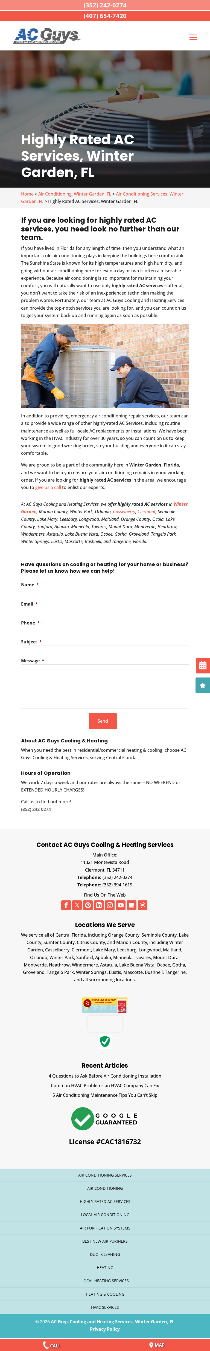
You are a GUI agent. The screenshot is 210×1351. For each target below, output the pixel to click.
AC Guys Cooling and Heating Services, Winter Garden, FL (112, 1322)
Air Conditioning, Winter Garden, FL (74, 194)
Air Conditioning (105, 1188)
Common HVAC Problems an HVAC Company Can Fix (105, 1086)
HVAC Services (105, 1307)
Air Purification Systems (105, 1228)
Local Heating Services (105, 1280)
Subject (31, 642)
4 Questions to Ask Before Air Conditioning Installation (105, 1076)
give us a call (48, 487)
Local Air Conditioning (105, 1214)
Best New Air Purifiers (105, 1241)
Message (32, 661)
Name (30, 585)
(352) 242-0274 (117, 877)
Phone (30, 623)
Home (27, 194)
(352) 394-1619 (117, 885)
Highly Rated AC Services (105, 1201)
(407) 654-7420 (105, 16)
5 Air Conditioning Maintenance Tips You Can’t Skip (105, 1095)
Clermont (147, 511)
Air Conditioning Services (105, 1175)
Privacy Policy (105, 1329)
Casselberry (124, 511)
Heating (105, 1267)
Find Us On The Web (105, 895)
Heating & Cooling (105, 1294)
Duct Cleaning (105, 1254)
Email (29, 604)
